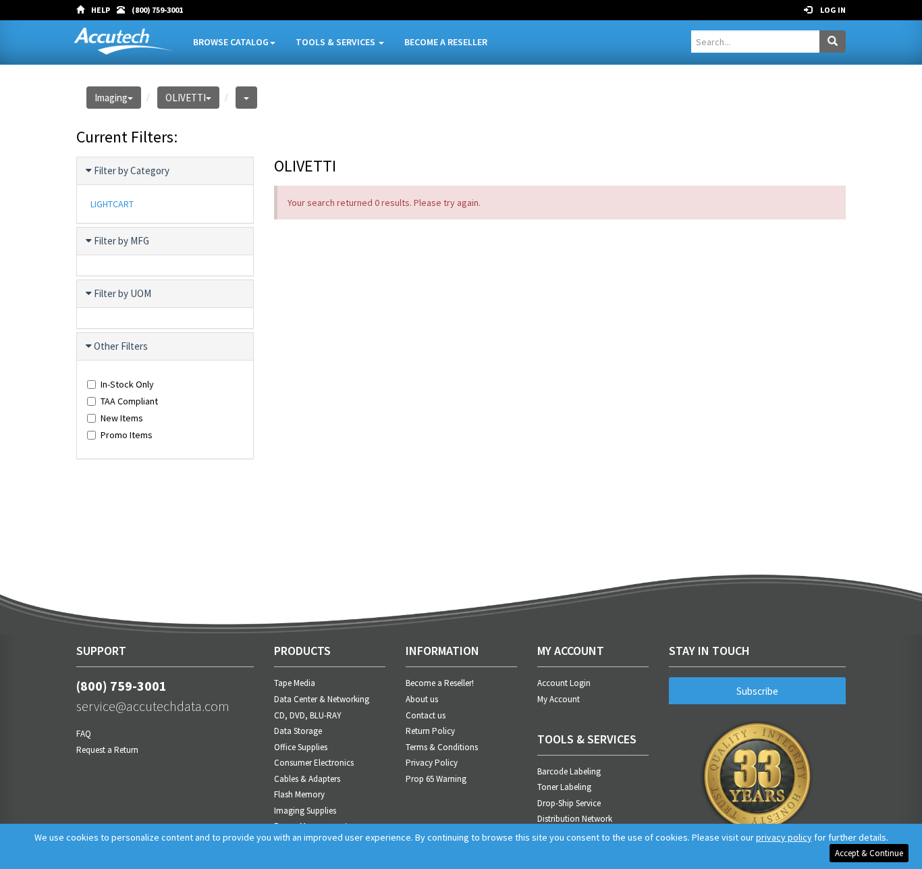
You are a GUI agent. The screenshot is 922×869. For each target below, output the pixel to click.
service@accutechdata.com (152, 705)
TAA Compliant (129, 401)
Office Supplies (300, 747)
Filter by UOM (122, 293)
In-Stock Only (127, 384)
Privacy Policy (432, 762)
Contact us (425, 715)
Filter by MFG (121, 240)
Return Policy (430, 731)
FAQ (83, 733)
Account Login (564, 683)
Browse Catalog (231, 42)
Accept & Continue (869, 853)
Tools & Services (336, 42)
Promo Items (127, 435)
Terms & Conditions (442, 747)
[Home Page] (83, 10)
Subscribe (757, 691)
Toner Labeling (564, 787)
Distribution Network (574, 818)
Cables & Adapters (307, 779)
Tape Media (294, 683)
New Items (122, 418)
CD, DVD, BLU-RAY (308, 715)
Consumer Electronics (314, 762)
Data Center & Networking (321, 699)
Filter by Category (131, 170)
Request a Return (107, 750)
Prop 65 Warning (436, 779)
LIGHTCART (112, 204)
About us (422, 699)
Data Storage (298, 731)
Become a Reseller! (440, 683)
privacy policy (784, 837)
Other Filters (121, 346)
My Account (558, 699)
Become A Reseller (445, 42)
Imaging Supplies (305, 810)
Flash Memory (299, 794)
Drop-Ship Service (569, 803)
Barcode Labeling (569, 771)
